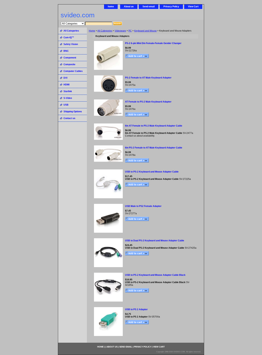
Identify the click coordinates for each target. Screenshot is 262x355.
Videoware (120, 30)
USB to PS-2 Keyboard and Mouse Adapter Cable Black (155, 275)
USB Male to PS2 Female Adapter (143, 206)
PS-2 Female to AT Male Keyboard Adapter (148, 77)
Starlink (67, 91)
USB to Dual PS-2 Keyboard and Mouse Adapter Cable (154, 240)
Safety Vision (70, 44)
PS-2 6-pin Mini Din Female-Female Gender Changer (153, 43)
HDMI (66, 84)
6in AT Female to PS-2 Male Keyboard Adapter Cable (153, 125)
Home (92, 30)
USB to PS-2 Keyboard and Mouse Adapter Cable (152, 171)
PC (130, 30)
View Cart (193, 6)
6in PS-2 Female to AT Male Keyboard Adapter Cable (153, 147)
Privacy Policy (171, 6)
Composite (69, 64)
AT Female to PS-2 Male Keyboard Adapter (148, 101)
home (111, 6)
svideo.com (78, 15)
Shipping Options (72, 111)
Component (69, 57)
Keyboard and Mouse (145, 30)
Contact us (69, 118)
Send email (149, 6)
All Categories (104, 30)
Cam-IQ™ (68, 37)
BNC (66, 51)
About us (129, 6)
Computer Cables (73, 71)
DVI (65, 78)
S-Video (67, 98)
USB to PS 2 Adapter (136, 309)
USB (65, 104)
